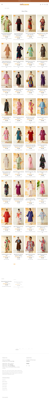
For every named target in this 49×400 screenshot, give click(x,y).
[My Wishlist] (42, 4)
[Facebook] (26, 365)
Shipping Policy (4, 383)
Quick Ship (8, 8)
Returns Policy (4, 381)
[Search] (44, 4)
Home (5, 8)
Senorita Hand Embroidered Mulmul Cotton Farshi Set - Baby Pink (30, 199)
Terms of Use (4, 386)
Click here (11, 364)
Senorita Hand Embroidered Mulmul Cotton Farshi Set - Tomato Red (42, 310)
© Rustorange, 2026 (5, 397)
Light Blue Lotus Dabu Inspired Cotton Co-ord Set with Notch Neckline (6, 338)
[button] (11, 15)
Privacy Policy (4, 388)
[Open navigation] (2, 4)
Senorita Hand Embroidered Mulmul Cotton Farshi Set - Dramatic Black (18, 34)
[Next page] (31, 349)
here (13, 361)
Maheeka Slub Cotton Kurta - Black (42, 33)
